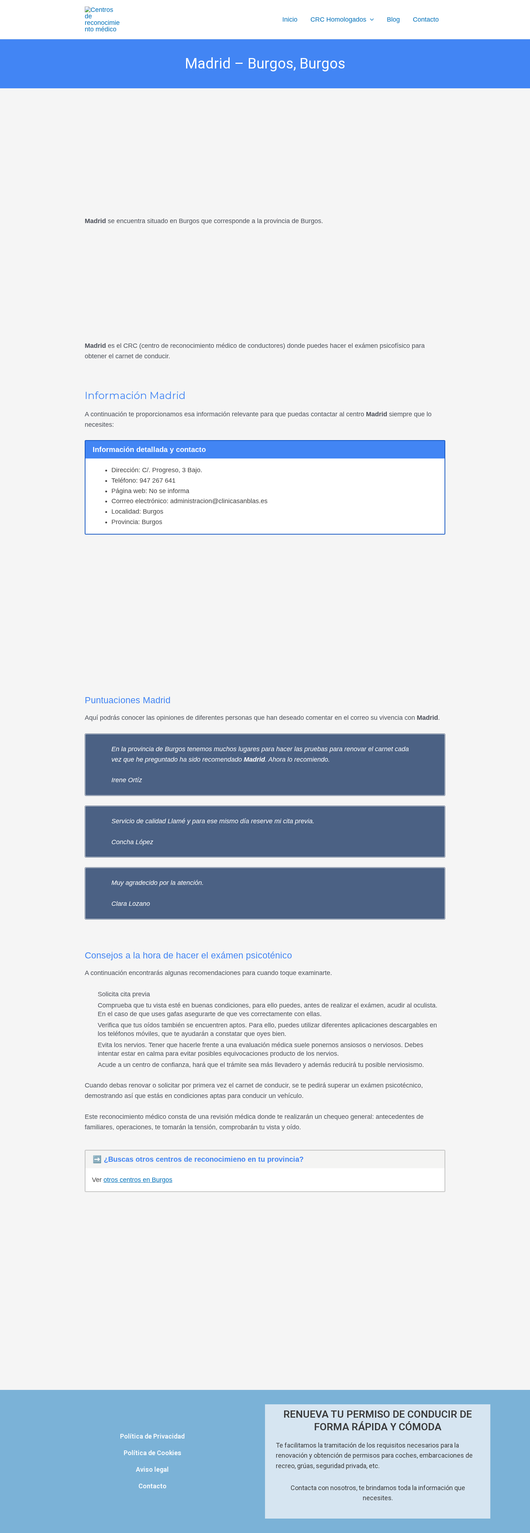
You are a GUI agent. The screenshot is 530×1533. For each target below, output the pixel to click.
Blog (393, 19)
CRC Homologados (338, 19)
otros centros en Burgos (137, 1179)
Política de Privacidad (152, 1436)
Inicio (289, 19)
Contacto (426, 19)
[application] (370, 19)
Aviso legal (152, 1469)
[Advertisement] (265, 141)
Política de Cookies (152, 1453)
